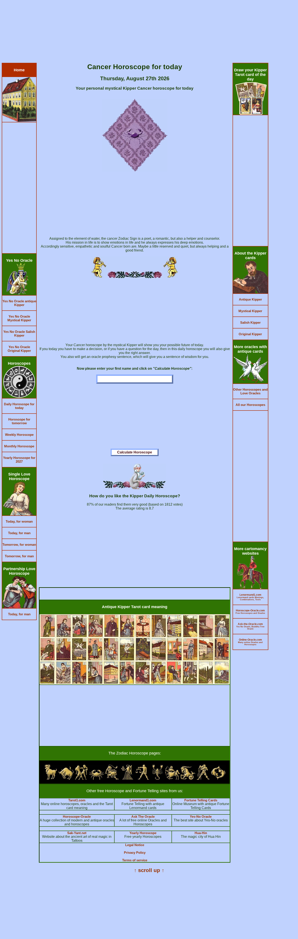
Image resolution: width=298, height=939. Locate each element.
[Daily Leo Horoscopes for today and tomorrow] (111, 778)
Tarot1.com (76, 800)
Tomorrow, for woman (19, 544)
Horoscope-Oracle (77, 816)
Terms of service (134, 860)
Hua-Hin (201, 833)
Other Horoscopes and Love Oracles (250, 391)
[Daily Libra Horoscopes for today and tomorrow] (142, 778)
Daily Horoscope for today (19, 406)
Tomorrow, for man (19, 556)
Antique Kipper (250, 299)
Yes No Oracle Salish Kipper (19, 333)
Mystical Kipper (250, 311)
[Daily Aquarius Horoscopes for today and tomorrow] (203, 778)
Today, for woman (19, 521)
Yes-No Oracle (201, 816)
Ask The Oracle (143, 816)
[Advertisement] (133, 32)
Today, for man (19, 533)
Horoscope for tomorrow (19, 421)
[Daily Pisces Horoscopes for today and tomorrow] (218, 778)
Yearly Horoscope (142, 833)
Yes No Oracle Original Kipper (19, 348)
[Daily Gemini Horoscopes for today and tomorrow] (81, 778)
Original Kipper (250, 334)
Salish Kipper (250, 322)
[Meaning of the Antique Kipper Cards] (134, 683)
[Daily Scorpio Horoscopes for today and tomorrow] (157, 778)
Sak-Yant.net (76, 833)
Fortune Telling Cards (200, 800)
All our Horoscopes (250, 405)
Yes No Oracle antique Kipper (19, 303)
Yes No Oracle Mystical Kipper (19, 318)
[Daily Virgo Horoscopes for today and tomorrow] (127, 778)
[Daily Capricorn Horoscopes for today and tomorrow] (187, 778)
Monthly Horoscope (19, 446)
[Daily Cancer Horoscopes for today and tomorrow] (96, 778)
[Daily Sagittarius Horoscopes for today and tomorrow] (172, 778)
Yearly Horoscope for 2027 (19, 459)
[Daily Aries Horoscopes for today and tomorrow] (50, 778)
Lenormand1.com (143, 800)
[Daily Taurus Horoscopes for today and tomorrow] (66, 778)
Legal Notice (134, 845)
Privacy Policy (135, 852)
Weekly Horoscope (19, 434)
